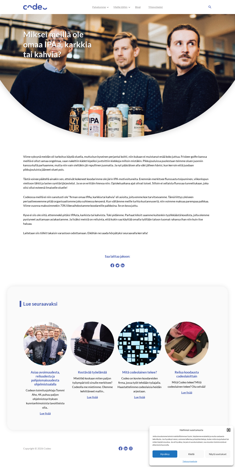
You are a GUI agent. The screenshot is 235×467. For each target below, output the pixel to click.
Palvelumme (99, 6)
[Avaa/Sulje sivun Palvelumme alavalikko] (107, 7)
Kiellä (191, 454)
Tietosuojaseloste (190, 461)
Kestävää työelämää (92, 372)
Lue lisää (45, 413)
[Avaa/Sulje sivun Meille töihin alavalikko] (129, 7)
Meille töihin (120, 6)
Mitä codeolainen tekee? (139, 372)
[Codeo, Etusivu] (35, 7)
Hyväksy (165, 454)
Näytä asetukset (218, 454)
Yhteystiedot (155, 6)
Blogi (138, 6)
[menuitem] (99, 7)
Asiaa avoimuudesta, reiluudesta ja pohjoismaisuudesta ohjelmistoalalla (45, 378)
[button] (228, 430)
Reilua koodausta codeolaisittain (187, 374)
